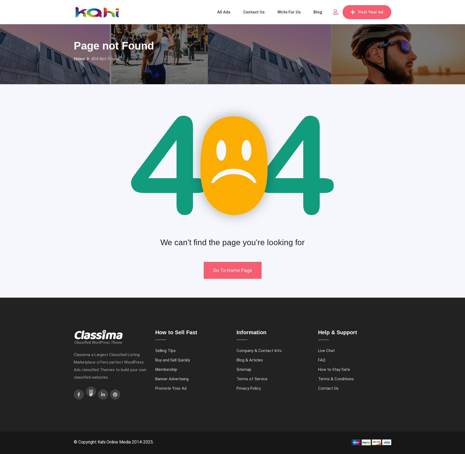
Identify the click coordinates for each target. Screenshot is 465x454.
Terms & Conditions (336, 378)
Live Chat (326, 350)
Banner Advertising (172, 378)
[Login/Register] (335, 12)
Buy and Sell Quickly (172, 360)
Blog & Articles (250, 360)
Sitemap (244, 369)
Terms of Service (252, 378)
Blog (317, 12)
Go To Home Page (232, 270)
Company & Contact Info (259, 350)
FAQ (321, 360)
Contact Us (328, 388)
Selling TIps (165, 350)
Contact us (254, 12)
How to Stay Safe (334, 369)
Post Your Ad (370, 12)
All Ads (223, 12)
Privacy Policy (249, 388)
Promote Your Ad (170, 388)
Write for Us (289, 12)
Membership (166, 369)
